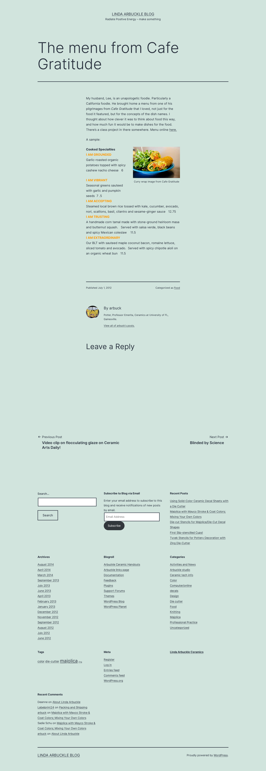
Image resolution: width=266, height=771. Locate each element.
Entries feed (111, 670)
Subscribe (114, 525)
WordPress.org (113, 680)
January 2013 (46, 606)
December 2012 (48, 611)
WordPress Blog (114, 601)
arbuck (42, 712)
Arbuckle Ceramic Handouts (122, 564)
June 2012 (44, 638)
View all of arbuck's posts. (119, 325)
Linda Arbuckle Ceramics (187, 652)
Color (173, 580)
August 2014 (46, 564)
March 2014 (45, 575)
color (41, 661)
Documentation (114, 575)
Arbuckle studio (180, 569)
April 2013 (44, 596)
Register (109, 659)
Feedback (110, 580)
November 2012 (48, 617)
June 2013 (44, 590)
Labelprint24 (46, 707)
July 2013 (44, 585)
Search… (43, 493)
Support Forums (114, 590)
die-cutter (52, 661)
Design (174, 596)
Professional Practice (183, 622)
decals (174, 590)
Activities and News (183, 564)
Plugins (108, 585)
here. (173, 130)
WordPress (221, 755)
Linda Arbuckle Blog (133, 14)
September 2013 (48, 580)
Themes (109, 596)
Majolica (175, 617)
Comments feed (114, 675)
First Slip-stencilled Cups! (186, 532)
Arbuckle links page (116, 569)
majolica (69, 660)
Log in (108, 665)
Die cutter (176, 601)
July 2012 (44, 633)
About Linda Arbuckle (66, 702)
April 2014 (44, 569)
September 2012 (48, 622)
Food (177, 287)
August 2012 (46, 627)
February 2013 (47, 601)
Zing (80, 662)
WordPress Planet (115, 606)
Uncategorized (179, 627)
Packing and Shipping (73, 707)
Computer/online (181, 585)
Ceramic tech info (181, 575)
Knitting (175, 611)
